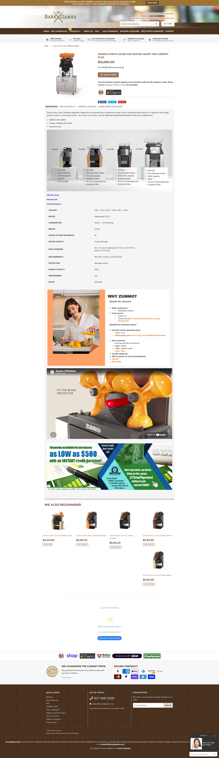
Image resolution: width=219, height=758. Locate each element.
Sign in (155, 8)
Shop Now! (152, 3)
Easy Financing (110, 31)
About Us (88, 31)
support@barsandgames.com (159, 18)
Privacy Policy (51, 722)
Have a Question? (53, 710)
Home (46, 31)
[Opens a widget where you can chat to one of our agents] (203, 745)
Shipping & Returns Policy (56, 713)
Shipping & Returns (129, 31)
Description (51, 107)
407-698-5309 (168, 14)
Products (74, 31)
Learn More (66, 677)
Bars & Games (56, 730)
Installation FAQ (52, 706)
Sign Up (168, 705)
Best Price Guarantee (152, 31)
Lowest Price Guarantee (111, 107)
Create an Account (168, 8)
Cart (169, 24)
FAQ (97, 31)
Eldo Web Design (73, 733)
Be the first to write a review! (109, 638)
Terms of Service (52, 716)
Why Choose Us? (59, 31)
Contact (169, 31)
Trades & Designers (53, 719)
